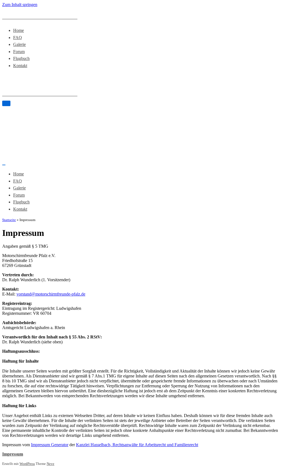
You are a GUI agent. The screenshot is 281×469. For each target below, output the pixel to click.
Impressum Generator (49, 444)
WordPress (27, 464)
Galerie (19, 44)
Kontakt (20, 65)
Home (18, 30)
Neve (50, 464)
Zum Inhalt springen (19, 4)
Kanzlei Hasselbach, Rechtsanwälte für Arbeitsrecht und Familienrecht (137, 444)
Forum (19, 51)
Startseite (9, 220)
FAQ (17, 37)
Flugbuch (21, 58)
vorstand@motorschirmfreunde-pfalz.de (50, 294)
